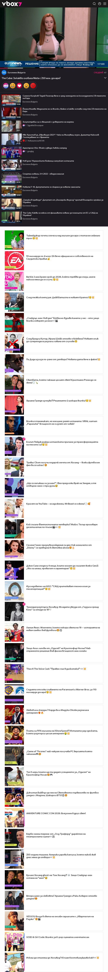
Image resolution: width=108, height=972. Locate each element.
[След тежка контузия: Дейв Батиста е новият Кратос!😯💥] (14, 302)
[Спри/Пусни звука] (10, 64)
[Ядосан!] (33, 86)
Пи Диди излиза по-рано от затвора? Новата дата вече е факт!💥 (63, 359)
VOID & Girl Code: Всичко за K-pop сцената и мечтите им (57, 937)
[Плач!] (26, 86)
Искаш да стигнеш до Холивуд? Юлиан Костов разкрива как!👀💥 (62, 957)
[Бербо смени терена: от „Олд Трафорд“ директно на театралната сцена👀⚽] (14, 838)
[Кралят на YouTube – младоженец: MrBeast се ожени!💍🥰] (14, 508)
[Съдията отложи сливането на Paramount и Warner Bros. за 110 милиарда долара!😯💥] (14, 694)
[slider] (14, 60)
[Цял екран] (102, 64)
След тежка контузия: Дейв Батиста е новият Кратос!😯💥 (60, 297)
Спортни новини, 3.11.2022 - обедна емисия (43, 174)
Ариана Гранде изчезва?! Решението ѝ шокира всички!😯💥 (58, 400)
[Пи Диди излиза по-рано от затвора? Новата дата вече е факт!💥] (14, 363)
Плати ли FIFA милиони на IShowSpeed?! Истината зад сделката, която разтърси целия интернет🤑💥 (62, 732)
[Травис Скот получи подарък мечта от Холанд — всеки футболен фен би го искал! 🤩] (14, 467)
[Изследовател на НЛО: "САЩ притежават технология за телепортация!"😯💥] (14, 590)
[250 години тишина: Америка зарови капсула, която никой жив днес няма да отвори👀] (14, 859)
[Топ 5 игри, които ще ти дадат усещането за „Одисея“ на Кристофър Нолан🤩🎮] (14, 776)
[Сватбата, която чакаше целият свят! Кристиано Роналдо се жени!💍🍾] (14, 384)
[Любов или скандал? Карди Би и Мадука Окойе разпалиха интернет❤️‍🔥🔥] (14, 714)
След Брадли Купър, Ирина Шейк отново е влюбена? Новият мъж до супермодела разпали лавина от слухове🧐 (62, 340)
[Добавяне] (102, 18)
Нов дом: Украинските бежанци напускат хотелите (48, 161)
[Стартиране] (4, 64)
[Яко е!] (5, 86)
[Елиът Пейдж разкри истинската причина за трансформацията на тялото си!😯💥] (14, 446)
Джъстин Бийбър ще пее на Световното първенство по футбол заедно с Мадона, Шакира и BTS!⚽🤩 (62, 794)
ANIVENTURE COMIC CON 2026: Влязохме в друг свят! (56, 813)
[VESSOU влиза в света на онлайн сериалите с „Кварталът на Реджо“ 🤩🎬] (14, 921)
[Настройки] (102, 12)
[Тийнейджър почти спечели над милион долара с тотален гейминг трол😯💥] (14, 240)
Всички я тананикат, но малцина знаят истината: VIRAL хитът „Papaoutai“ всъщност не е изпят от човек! (61, 422)
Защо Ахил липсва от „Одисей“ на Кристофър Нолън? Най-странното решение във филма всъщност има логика (58, 649)
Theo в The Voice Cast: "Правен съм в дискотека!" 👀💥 (56, 668)
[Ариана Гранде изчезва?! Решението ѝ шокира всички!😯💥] (14, 405)
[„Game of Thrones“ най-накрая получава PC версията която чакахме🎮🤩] (14, 756)
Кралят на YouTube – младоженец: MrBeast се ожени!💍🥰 (58, 503)
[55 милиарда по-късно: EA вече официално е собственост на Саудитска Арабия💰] (14, 260)
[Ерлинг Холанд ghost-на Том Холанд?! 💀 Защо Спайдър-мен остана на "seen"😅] (14, 879)
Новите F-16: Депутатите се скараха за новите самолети (51, 187)
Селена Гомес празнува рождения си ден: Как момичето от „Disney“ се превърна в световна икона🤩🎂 (59, 546)
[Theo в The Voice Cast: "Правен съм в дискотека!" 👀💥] (14, 673)
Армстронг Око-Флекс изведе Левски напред (45, 148)
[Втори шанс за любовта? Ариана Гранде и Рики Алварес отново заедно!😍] (14, 900)
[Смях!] (12, 86)
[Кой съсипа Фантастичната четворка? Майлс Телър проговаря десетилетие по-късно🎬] (14, 528)
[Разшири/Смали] (96, 64)
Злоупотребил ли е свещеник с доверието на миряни (48, 122)
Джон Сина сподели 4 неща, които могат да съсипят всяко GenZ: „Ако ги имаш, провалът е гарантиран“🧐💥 (62, 567)
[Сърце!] (19, 86)
